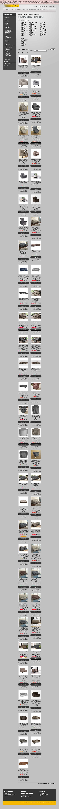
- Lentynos (7, 27)
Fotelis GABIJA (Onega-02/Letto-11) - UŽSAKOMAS (23, 113)
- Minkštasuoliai (8, 28)
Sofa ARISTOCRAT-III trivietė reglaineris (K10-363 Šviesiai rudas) (36, 677)
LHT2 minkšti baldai (43, 27)
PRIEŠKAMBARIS (37, 9)
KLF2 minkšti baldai (33, 35)
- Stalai (6, 43)
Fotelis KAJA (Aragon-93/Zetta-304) (36, 113)
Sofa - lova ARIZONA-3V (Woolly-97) (23, 484)
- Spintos (7, 41)
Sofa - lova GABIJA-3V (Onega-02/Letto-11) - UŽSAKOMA (36, 508)
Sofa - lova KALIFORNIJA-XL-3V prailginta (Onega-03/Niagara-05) (36, 605)
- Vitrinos (7, 56)
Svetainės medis (26, 796)
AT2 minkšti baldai (23, 29)
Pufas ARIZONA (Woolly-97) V (23, 416)
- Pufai (6, 36)
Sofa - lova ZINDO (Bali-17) (36, 652)
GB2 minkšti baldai (33, 31)
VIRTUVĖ (14, 9)
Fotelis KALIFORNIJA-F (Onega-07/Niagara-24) (36, 136)
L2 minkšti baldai (42, 23)
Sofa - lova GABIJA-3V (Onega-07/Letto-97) (23, 531)
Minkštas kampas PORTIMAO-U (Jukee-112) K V (36, 369)
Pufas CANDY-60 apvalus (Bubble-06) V (23, 438)
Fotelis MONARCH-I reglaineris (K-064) (35, 206)
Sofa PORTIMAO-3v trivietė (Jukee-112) (35, 748)
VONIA (47, 9)
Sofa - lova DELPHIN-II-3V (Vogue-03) (23, 508)
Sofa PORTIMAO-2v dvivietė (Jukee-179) (23, 748)
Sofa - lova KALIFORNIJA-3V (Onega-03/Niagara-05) (23, 580)
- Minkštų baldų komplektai (8, 32)
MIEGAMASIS (25, 9)
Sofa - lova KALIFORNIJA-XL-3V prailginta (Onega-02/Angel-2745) (23, 605)
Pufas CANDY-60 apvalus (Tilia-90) (23, 461)
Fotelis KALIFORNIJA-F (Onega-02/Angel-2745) (23, 136)
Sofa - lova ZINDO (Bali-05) (23, 652)
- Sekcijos (7, 39)
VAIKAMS (31, 9)
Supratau (56, 1)
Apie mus (7, 793)
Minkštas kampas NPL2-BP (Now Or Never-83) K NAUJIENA (36, 276)
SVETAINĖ (19, 9)
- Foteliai (7, 23)
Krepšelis (46, 6)
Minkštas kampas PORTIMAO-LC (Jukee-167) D (23, 346)
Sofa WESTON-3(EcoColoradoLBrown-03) (23, 770)
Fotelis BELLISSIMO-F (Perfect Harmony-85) (36, 90)
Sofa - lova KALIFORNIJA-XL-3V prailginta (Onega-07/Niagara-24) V (23, 629)
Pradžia (35, 6)
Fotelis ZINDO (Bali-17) (23, 227)
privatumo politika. (4, 3)
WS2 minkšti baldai (24, 41)
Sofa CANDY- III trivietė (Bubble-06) (23, 701)
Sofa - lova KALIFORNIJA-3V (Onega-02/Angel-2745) (36, 556)
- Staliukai (7, 44)
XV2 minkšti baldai (23, 43)
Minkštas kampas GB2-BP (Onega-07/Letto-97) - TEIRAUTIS (23, 252)
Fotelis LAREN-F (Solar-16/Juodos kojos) (36, 160)
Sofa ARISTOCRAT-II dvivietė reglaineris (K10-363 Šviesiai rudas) (23, 677)
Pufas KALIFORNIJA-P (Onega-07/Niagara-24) (36, 461)
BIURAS (43, 9)
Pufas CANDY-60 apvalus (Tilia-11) (36, 438)
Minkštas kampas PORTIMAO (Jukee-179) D (23, 299)
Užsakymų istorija (44, 794)
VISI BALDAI (8, 9)
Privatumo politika (9, 795)
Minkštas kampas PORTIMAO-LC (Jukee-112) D (23, 322)
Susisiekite (24, 795)
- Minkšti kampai (8, 30)
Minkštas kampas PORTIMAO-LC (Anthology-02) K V (36, 299)
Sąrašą (23, 49)
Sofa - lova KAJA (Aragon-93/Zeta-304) (23, 555)
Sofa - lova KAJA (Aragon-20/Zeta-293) (36, 531)
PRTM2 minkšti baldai (24, 39)
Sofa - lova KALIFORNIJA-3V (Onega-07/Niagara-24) (36, 580)
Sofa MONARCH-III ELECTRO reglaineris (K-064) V (23, 724)
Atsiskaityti (52, 6)
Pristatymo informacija (10, 794)
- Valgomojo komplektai (7, 51)
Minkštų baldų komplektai (34, 14)
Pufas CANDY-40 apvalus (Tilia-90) (36, 416)
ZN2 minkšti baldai (23, 45)
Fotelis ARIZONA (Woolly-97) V (36, 66)
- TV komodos (8, 49)
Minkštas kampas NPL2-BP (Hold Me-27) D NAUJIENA (23, 276)
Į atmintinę (24, 75)
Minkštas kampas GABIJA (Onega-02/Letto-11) (36, 228)
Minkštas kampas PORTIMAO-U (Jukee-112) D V (23, 369)
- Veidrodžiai (8, 55)
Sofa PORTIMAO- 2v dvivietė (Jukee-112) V (36, 724)
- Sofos (6, 40)
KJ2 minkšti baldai (33, 33)
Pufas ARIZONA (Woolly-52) (36, 393)
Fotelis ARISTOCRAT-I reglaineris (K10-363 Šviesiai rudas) (23, 66)
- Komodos (7, 26)
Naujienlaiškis (43, 795)
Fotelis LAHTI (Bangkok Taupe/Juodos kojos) (23, 160)
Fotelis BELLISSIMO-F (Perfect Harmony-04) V (23, 90)
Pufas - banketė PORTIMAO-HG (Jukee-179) (23, 393)
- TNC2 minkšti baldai (8, 48)
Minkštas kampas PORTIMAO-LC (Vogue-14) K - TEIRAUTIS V (36, 346)
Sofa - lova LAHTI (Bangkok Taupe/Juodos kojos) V (36, 628)
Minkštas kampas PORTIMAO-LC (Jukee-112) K (36, 322)
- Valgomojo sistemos (7, 54)
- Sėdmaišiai (8, 37)
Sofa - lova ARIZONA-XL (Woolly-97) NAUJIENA (36, 484)
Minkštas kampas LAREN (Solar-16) (36, 251)
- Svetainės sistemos (10, 45)
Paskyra (41, 6)
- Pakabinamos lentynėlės (8, 34)
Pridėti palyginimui (24, 76)
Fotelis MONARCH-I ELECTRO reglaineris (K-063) (36, 182)
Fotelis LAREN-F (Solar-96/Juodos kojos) (23, 182)
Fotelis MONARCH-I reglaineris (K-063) (23, 206)
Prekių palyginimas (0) (23, 52)
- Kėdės (6, 24)
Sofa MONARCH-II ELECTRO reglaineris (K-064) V (36, 701)
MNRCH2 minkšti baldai (43, 29)
